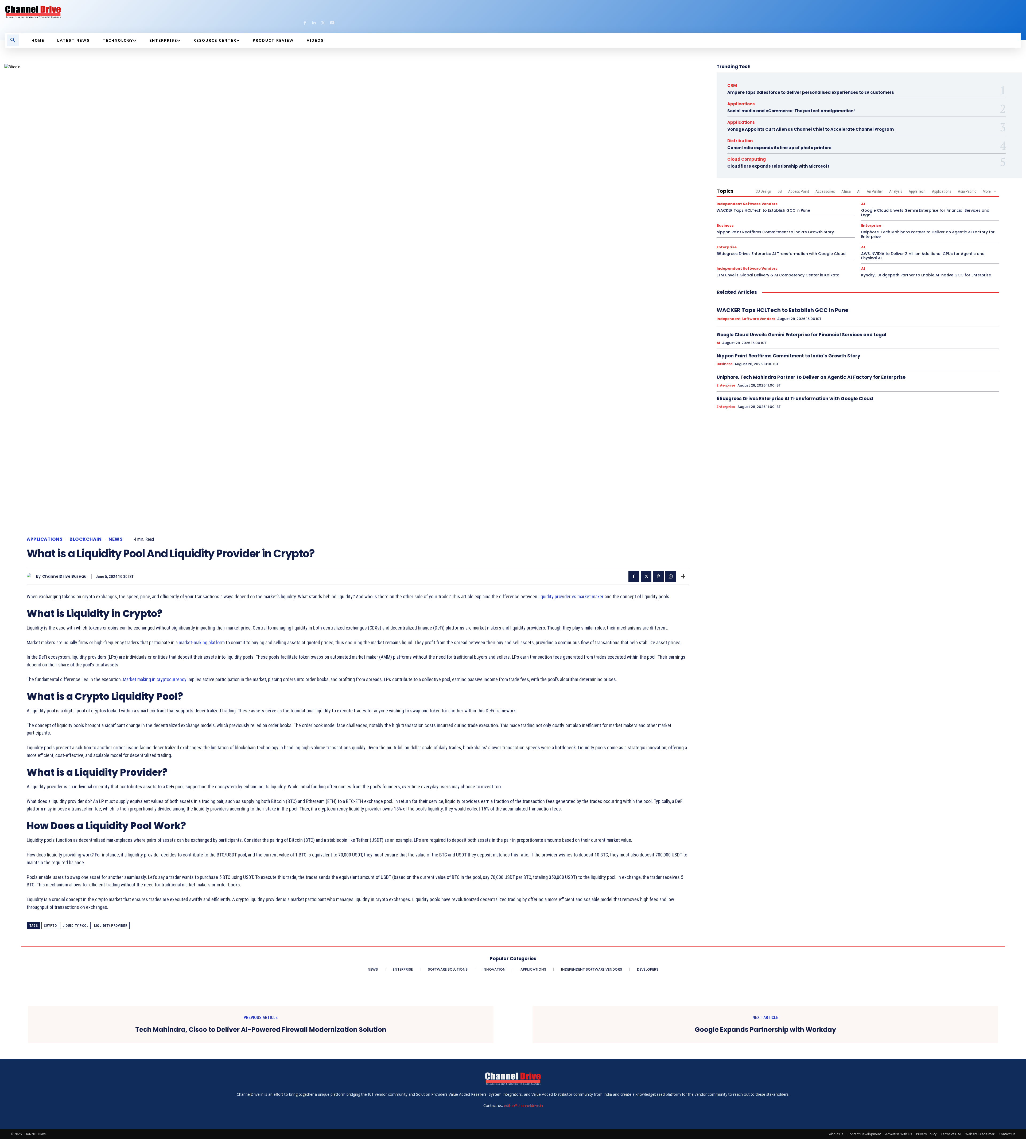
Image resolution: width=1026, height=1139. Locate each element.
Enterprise (871, 225)
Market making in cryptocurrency (154, 679)
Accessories (825, 191)
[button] (13, 40)
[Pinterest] (658, 576)
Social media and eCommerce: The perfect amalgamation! (791, 111)
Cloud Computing (746, 159)
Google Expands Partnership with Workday (765, 1030)
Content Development (864, 1134)
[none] (170, 11)
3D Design (763, 191)
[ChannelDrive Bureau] (31, 576)
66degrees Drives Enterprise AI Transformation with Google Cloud (781, 253)
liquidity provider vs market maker (571, 596)
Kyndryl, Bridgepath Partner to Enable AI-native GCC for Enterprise (926, 275)
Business (725, 225)
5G (780, 191)
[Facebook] (305, 23)
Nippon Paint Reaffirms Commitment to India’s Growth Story (775, 232)
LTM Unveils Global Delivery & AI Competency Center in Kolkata (778, 275)
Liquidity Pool (75, 926)
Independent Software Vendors (747, 204)
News (115, 539)
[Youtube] (332, 23)
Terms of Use (951, 1134)
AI (858, 191)
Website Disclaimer (979, 1134)
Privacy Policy (926, 1134)
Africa (846, 191)
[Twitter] (323, 23)
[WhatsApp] (670, 576)
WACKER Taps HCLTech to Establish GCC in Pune (763, 210)
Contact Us (1007, 1134)
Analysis (895, 191)
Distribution (740, 141)
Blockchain (85, 539)
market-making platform (202, 642)
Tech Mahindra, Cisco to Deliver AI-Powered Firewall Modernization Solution (260, 1030)
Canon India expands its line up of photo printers (779, 147)
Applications (45, 539)
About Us (836, 1134)
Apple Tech (917, 191)
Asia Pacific (967, 191)
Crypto (50, 926)
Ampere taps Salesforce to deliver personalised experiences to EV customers (810, 92)
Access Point (798, 191)
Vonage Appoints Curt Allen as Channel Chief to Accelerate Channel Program (810, 129)
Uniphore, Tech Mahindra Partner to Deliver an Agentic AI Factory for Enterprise (928, 234)
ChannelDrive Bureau (64, 576)
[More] (683, 576)
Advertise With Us (898, 1134)
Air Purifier (875, 191)
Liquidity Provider (110, 926)
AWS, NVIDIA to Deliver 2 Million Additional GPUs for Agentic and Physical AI (923, 256)
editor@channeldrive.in (523, 1105)
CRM (732, 85)
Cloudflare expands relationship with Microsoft (778, 166)
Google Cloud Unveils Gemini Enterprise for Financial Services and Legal (925, 213)
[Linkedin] (314, 23)
